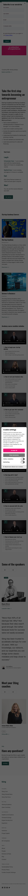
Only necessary (14, 455)
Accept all (14, 450)
